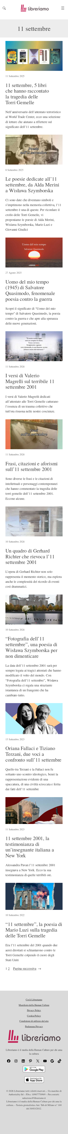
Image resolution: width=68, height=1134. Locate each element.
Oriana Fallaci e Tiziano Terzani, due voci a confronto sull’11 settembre (33, 754)
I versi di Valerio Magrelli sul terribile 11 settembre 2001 (29, 381)
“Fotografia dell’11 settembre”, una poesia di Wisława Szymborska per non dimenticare (31, 647)
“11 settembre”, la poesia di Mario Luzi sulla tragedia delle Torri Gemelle (33, 929)
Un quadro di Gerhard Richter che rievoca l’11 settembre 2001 (30, 556)
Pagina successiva (27, 968)
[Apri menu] (62, 8)
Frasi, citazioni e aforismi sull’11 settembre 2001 (31, 466)
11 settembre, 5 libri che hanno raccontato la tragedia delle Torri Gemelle (27, 93)
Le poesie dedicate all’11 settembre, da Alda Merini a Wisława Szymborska (32, 184)
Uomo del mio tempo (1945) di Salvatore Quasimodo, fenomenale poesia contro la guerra (30, 290)
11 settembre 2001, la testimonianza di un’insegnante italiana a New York (29, 846)
